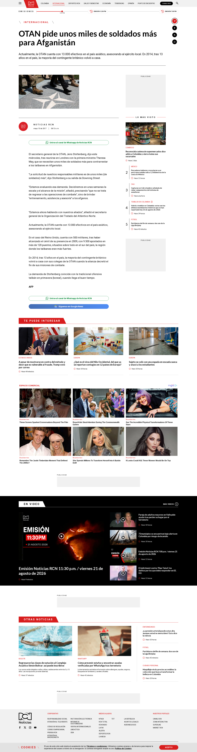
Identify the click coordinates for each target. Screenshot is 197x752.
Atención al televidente (57, 722)
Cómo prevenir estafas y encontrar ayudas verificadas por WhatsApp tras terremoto (100, 664)
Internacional (59, 3)
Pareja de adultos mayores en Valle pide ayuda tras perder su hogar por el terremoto (157, 517)
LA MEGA (102, 737)
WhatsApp (82, 659)
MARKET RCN (158, 728)
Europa (77, 358)
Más (168, 504)
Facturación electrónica (81, 719)
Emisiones (26, 11)
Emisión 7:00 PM (170, 11)
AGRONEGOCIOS (130, 725)
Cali (133, 184)
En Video (32, 504)
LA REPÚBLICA (129, 719)
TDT (113, 719)
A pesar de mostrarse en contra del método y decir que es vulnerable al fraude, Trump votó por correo (42, 365)
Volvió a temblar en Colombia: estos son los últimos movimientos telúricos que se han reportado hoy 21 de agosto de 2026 (148, 208)
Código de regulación (56, 727)
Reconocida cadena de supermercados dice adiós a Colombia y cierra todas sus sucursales (146, 154)
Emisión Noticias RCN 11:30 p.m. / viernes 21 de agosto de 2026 (61, 571)
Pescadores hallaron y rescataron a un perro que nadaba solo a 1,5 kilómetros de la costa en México (148, 172)
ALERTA (102, 731)
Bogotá (22, 659)
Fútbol (134, 219)
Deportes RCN (74, 3)
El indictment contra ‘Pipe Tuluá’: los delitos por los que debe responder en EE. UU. (157, 570)
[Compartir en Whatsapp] (174, 42)
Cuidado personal (150, 666)
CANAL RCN (166, 3)
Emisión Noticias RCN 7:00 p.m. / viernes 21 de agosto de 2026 (158, 552)
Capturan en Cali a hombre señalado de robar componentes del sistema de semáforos (146, 190)
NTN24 (101, 719)
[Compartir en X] (174, 35)
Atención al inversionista (53, 736)
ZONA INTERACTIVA (160, 722)
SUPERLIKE (157, 725)
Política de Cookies (123, 748)
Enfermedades (149, 627)
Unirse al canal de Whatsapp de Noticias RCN (71, 142)
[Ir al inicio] (31, 4)
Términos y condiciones (97, 746)
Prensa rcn (52, 732)
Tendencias (119, 3)
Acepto (168, 747)
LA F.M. (101, 728)
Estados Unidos (25, 358)
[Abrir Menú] (20, 3)
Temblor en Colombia (140, 202)
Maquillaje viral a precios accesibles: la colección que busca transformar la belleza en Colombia (159, 671)
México (134, 167)
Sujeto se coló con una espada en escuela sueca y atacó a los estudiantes (153, 363)
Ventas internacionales (81, 727)
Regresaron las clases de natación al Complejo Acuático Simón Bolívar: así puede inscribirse (42, 664)
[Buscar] (177, 3)
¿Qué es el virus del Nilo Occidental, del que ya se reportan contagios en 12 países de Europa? (97, 363)
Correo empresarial (56, 729)
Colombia (45, 3)
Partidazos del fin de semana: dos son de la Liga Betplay (148, 224)
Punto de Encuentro (146, 3)
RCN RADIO (103, 725)
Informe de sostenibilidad (77, 723)
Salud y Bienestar (91, 3)
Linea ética (75, 729)
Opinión (131, 3)
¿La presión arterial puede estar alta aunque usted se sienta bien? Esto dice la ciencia (160, 633)
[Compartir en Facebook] (174, 28)
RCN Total (103, 722)
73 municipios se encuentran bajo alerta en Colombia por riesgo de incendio (158, 535)
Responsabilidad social (57, 719)
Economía (107, 3)
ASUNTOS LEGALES (131, 722)
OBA (72, 732)
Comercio (130, 148)
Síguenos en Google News (70, 306)
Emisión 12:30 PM (100, 11)
